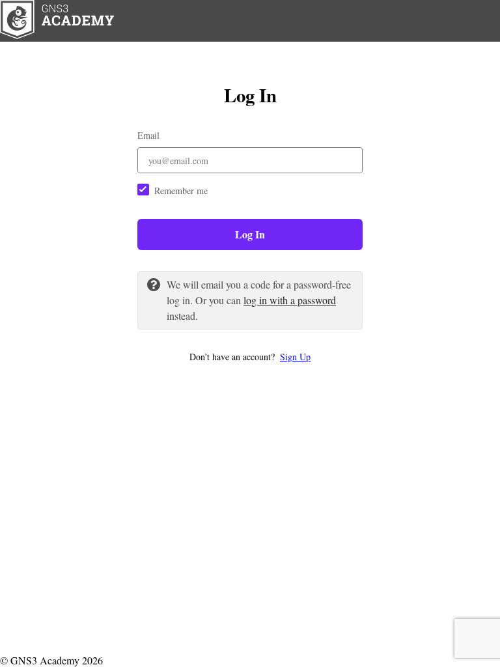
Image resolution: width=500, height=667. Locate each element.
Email (148, 135)
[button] (250, 356)
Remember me (181, 190)
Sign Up (295, 356)
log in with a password (289, 300)
